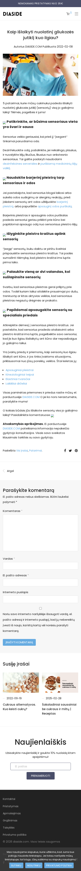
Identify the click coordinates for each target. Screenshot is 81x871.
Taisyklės (9, 827)
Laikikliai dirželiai (16, 383)
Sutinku (16, 865)
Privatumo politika (14, 835)
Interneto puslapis (15, 592)
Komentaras (12, 511)
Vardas (9, 559)
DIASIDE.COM (33, 46)
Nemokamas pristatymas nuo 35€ (40, 3)
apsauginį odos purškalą (55, 206)
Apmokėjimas (12, 813)
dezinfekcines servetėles (20, 164)
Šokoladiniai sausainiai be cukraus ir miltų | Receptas (59, 709)
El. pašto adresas (16, 575)
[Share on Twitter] (70, 451)
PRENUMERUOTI (40, 776)
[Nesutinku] (76, 859)
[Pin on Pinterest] (76, 451)
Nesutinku (33, 865)
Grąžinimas (10, 820)
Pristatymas (10, 806)
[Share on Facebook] (65, 451)
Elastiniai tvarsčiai (18, 379)
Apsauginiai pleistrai (20, 370)
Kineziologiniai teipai (20, 374)
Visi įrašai (22, 450)
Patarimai (35, 450)
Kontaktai (9, 799)
